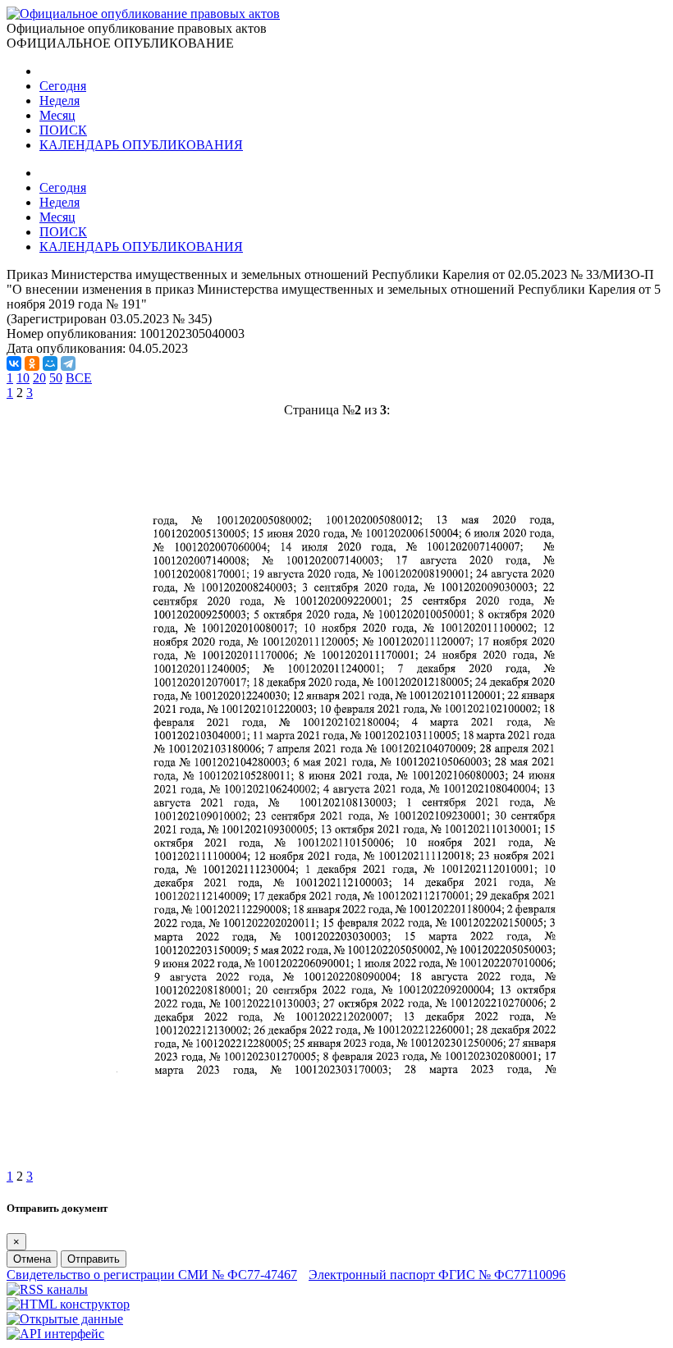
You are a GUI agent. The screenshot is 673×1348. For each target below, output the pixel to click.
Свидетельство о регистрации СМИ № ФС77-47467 (152, 1275)
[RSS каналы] (47, 1289)
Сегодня (62, 86)
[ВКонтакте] (14, 363)
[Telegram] (68, 363)
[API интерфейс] (55, 1334)
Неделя (59, 100)
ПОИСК (63, 130)
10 (23, 378)
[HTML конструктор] (68, 1304)
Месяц (57, 115)
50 (55, 378)
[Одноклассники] (32, 363)
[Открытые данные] (65, 1319)
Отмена (32, 1259)
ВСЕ (79, 378)
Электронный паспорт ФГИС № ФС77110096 (437, 1275)
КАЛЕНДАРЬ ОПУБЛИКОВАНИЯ (141, 145)
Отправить (93, 1259)
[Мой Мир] (50, 363)
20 (39, 378)
